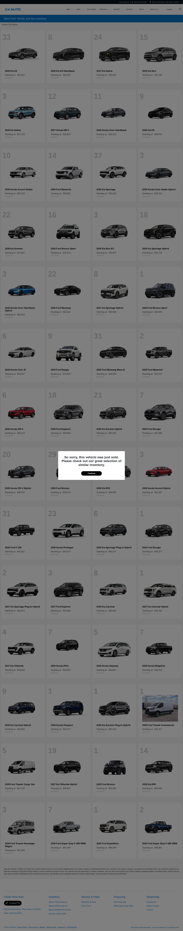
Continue (91, 473)
